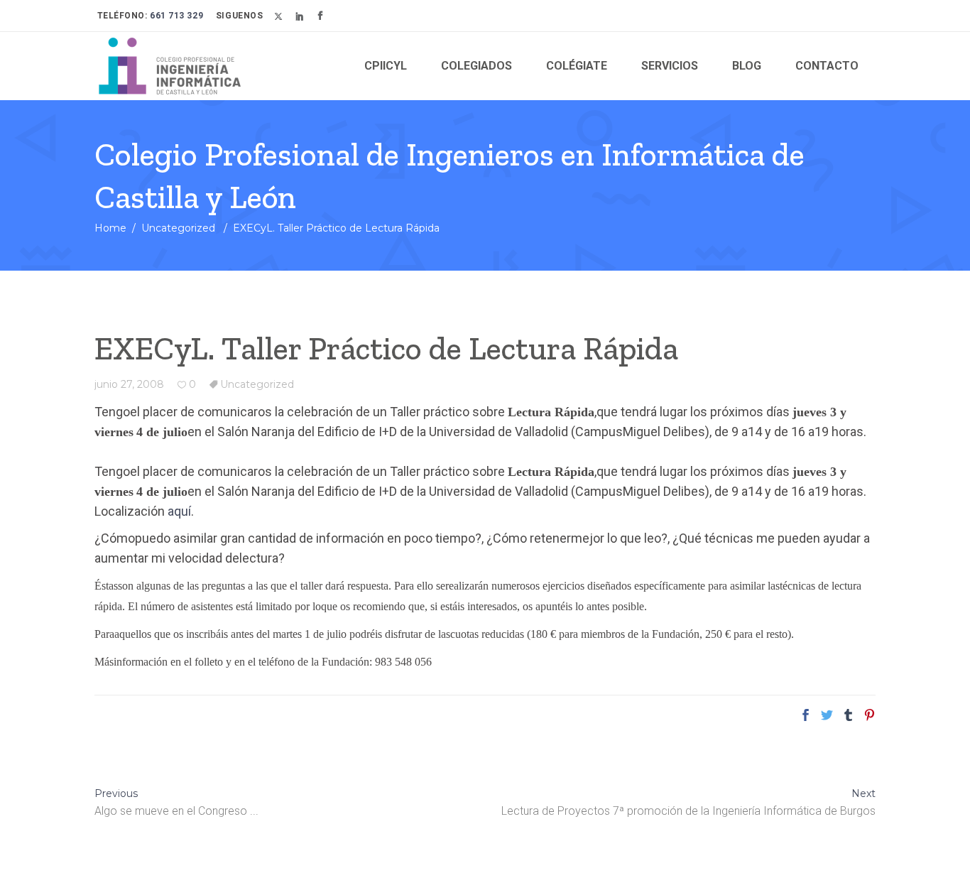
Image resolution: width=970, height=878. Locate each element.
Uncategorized (178, 228)
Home (110, 228)
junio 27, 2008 (129, 384)
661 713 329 (176, 16)
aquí (179, 511)
